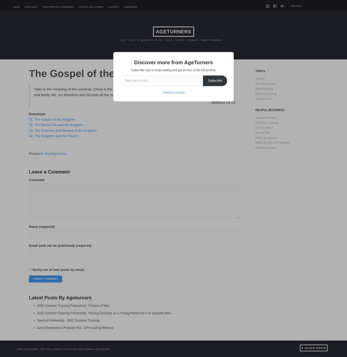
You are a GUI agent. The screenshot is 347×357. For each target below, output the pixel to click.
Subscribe (215, 80)
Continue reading (174, 92)
